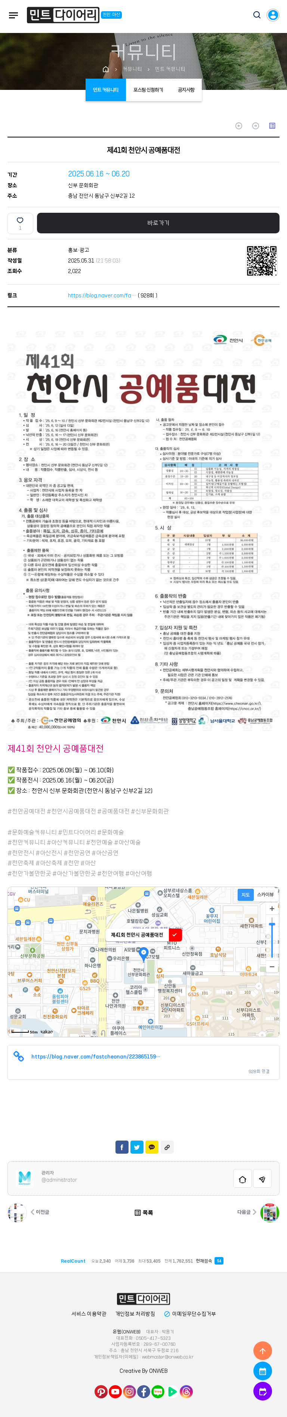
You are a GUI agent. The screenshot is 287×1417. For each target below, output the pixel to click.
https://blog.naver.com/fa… (102, 296)
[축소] (272, 966)
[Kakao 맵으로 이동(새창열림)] (47, 1031)
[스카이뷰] (265, 895)
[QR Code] (262, 260)
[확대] (272, 909)
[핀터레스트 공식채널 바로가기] (101, 1392)
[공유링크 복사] (167, 1147)
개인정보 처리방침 (135, 1314)
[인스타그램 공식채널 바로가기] (129, 1392)
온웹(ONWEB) (127, 1331)
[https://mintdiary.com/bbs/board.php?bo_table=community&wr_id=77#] (143, 1299)
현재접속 (208, 1261)
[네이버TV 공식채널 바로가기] (172, 1392)
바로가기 (158, 222)
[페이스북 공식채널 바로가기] (143, 1392)
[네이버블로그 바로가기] (157, 1392)
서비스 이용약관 (89, 1314)
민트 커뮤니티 (105, 90)
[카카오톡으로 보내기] (151, 1147)
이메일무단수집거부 (190, 1314)
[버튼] (253, 15)
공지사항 (186, 90)
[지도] (246, 895)
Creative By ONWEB (143, 1371)
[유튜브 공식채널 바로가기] (115, 1392)
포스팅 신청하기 (148, 90)
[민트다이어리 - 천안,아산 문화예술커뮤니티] (63, 16)
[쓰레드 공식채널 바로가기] (186, 1392)
